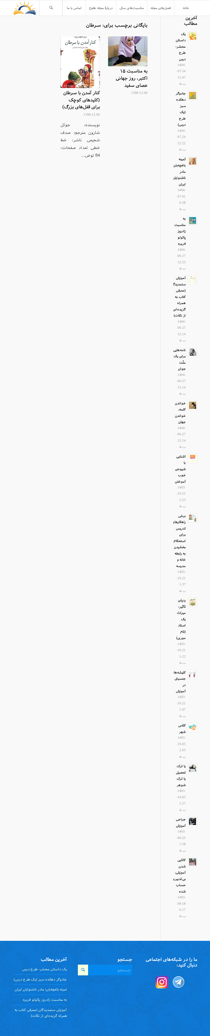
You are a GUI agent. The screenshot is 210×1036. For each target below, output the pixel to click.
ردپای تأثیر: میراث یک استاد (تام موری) (181, 619)
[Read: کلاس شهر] (192, 727)
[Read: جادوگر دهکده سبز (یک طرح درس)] (192, 95)
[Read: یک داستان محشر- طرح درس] (192, 36)
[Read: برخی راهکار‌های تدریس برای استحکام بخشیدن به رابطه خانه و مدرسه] (192, 517)
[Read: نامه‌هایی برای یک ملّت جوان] (192, 352)
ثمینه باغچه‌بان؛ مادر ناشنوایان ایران (41, 989)
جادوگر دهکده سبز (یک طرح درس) (40, 979)
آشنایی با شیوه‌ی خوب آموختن (180, 469)
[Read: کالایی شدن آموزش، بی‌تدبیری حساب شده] (192, 862)
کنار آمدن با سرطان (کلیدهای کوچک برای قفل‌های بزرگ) (81, 100)
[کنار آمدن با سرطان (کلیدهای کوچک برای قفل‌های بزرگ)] (80, 62)
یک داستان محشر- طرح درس (180, 46)
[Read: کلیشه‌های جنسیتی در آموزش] (192, 674)
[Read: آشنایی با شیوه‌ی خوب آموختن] (192, 458)
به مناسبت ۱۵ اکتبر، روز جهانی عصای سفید (132, 78)
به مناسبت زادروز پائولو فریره (180, 231)
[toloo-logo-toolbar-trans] (25, 8)
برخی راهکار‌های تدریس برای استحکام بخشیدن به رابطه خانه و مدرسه (179, 541)
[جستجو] (50, 8)
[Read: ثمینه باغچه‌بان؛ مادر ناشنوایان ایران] (192, 161)
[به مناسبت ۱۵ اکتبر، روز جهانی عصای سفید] (128, 51)
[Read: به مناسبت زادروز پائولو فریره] (192, 220)
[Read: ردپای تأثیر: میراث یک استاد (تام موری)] (192, 602)
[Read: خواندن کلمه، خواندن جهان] (192, 405)
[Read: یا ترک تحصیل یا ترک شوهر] (192, 768)
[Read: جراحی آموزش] (192, 821)
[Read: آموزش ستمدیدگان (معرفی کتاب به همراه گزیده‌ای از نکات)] (192, 280)
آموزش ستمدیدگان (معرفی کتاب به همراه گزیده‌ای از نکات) (178, 296)
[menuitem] (185, 8)
